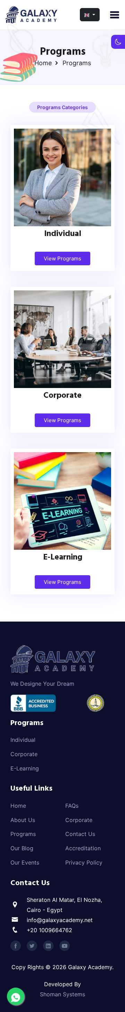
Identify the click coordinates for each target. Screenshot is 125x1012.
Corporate (62, 396)
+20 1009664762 (49, 930)
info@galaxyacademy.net (60, 919)
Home (43, 63)
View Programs (62, 258)
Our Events (24, 862)
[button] (90, 14)
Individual (62, 235)
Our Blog (21, 848)
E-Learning (62, 558)
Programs (23, 833)
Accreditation (83, 848)
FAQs (71, 805)
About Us (22, 819)
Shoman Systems (62, 994)
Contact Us (80, 833)
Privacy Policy (83, 862)
